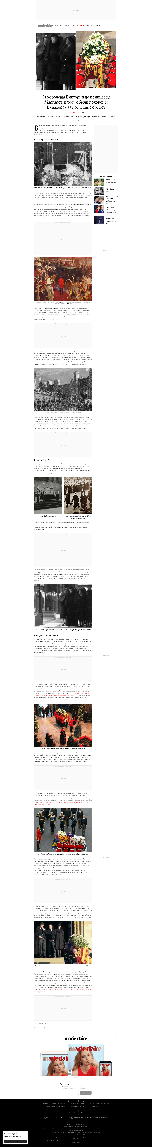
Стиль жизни (80, 25)
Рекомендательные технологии (78, 1106)
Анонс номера (61, 1103)
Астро (92, 25)
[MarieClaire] (45, 25)
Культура (87, 25)
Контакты (53, 1103)
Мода (61, 25)
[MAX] (69, 1101)
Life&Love (72, 25)
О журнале (45, 1103)
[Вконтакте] (74, 1101)
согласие (66, 1086)
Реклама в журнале (86, 1103)
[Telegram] (83, 1101)
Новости (97, 25)
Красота (67, 25)
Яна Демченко (45, 1027)
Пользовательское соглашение (101, 1103)
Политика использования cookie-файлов (54, 1106)
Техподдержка (94, 1106)
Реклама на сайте (74, 1103)
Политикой (65, 1088)
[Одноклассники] (78, 1101)
